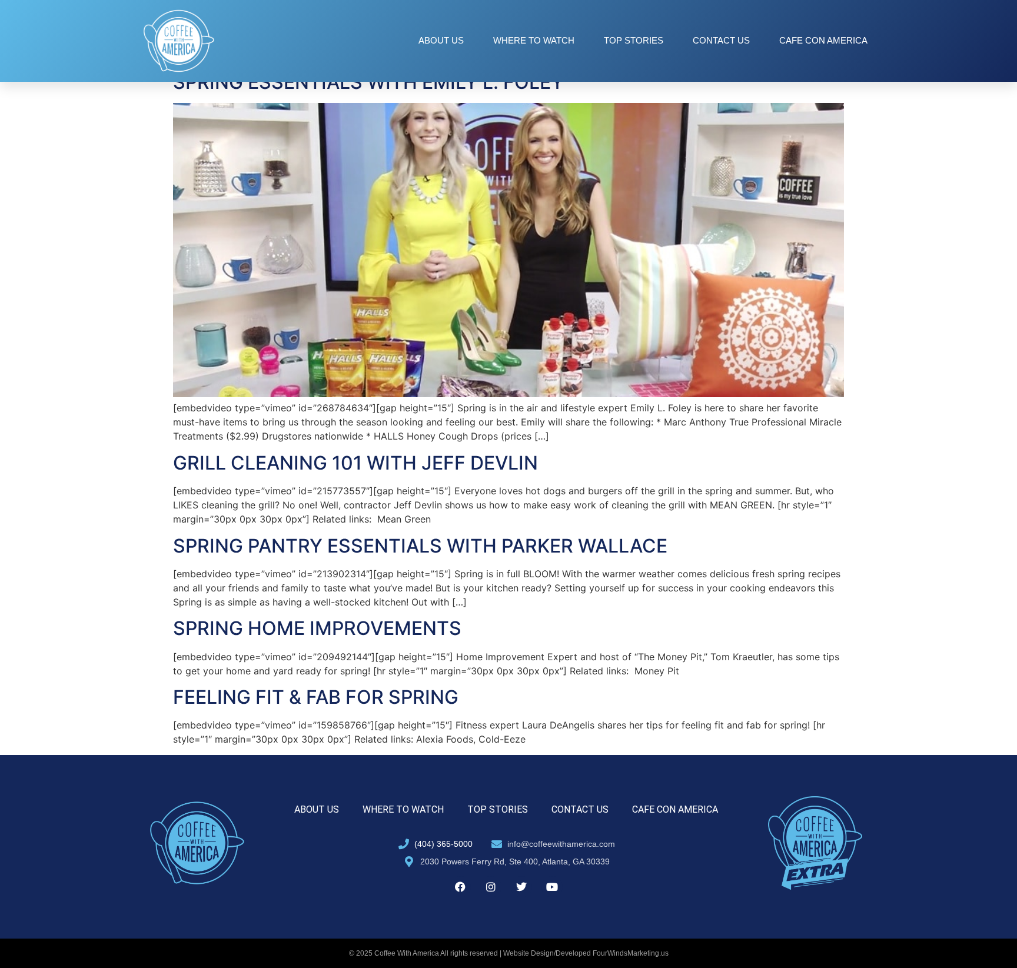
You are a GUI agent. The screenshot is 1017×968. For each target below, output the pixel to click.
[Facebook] (460, 886)
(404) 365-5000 (443, 844)
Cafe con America (823, 40)
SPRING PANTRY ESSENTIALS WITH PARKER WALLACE (420, 545)
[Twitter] (521, 886)
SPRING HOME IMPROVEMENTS (317, 628)
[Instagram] (490, 886)
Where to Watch (533, 40)
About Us (441, 40)
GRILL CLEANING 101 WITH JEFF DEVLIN (355, 462)
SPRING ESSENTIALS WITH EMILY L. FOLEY (368, 82)
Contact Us (721, 40)
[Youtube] (552, 886)
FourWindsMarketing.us (631, 953)
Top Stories (633, 40)
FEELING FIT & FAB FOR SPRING (315, 697)
